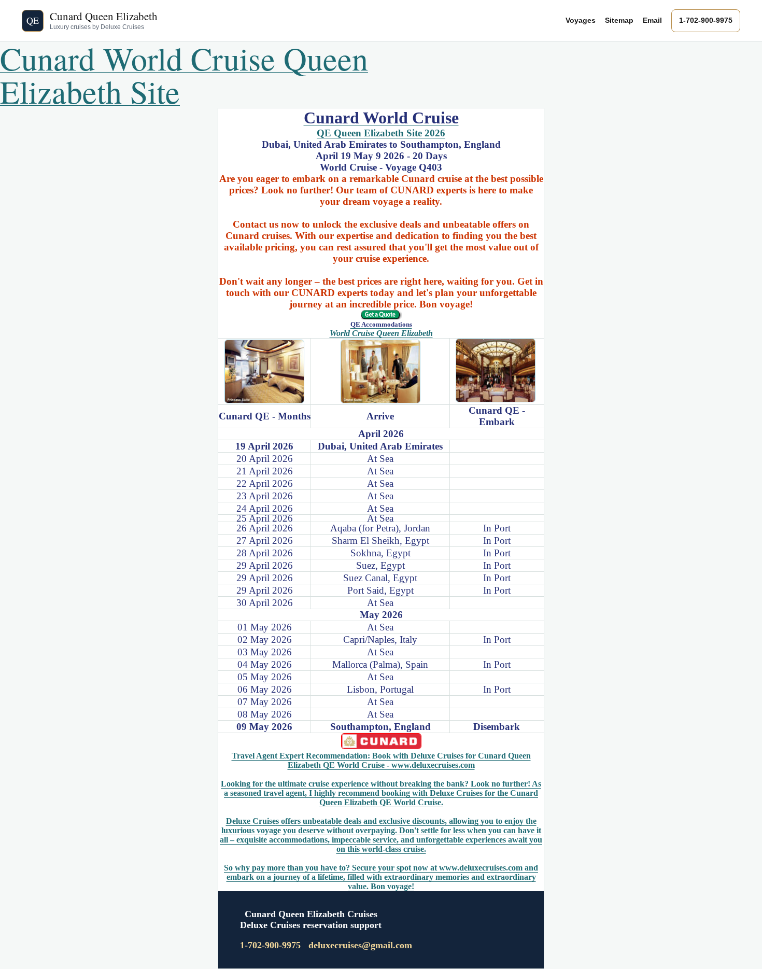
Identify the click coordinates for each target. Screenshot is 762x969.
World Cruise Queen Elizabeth (381, 333)
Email (652, 20)
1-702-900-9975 (705, 20)
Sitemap (619, 20)
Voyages (581, 20)
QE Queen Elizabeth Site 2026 (381, 133)
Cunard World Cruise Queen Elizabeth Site (184, 75)
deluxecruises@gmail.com (360, 945)
